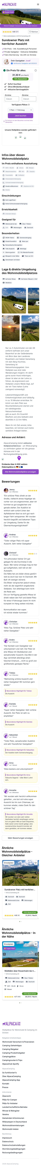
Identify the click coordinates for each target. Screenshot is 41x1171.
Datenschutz (8, 1141)
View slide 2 (14, 884)
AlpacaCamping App (11, 1080)
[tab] (19, 921)
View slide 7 (21, 884)
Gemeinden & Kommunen (13, 1118)
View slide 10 (25, 884)
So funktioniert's (9, 1072)
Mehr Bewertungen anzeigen (20, 838)
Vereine (5, 1114)
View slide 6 (20, 884)
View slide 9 (24, 884)
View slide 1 (13, 884)
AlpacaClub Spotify (10, 1064)
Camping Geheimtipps (12, 1045)
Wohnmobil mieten (10, 1129)
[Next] (36, 873)
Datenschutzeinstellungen (13, 1145)
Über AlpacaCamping (11, 1076)
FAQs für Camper (9, 1100)
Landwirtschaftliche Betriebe (14, 1107)
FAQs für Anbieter (10, 1103)
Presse (5, 1087)
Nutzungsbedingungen (12, 1152)
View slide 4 (17, 884)
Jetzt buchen (20, 115)
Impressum (7, 1138)
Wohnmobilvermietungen (13, 1125)
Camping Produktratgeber (13, 1053)
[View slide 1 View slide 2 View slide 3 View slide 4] (20, 954)
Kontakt (5, 1083)
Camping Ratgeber (10, 1049)
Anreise (8, 95)
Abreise (25, 95)
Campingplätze (8, 1056)
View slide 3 (16, 884)
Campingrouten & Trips (12, 1060)
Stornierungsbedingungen (13, 1149)
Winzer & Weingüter (10, 1111)
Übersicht (6, 1096)
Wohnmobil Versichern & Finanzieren (18, 1042)
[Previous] (4, 873)
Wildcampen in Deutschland (14, 1122)
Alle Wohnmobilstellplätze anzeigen (20, 472)
